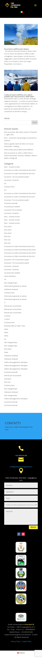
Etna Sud (7, 236)
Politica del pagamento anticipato (16, 362)
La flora (7, 319)
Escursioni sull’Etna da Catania (16, 49)
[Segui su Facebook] (19, 534)
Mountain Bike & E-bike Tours (14, 326)
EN (5, 190)
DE (5, 183)
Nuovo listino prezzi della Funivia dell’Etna (18, 150)
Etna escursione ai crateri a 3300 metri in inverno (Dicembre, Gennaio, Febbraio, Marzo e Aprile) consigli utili (20, 155)
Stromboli (7, 379)
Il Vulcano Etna (9, 187)
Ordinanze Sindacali (11, 289)
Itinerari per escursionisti (12, 306)
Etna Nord (7, 226)
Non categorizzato (10, 283)
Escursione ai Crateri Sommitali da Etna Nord (20, 170)
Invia (33, 527)
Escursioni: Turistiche (11, 180)
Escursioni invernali (10, 203)
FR (5, 279)
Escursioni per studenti (12, 207)
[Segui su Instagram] (23, 534)
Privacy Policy (16, 641)
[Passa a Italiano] (21, 12)
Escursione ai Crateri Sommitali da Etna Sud (19, 173)
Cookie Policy (26, 641)
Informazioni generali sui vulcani (15, 286)
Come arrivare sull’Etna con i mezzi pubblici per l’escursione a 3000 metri (19, 96)
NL (5, 339)
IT (5, 303)
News (6, 329)
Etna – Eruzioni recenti (12, 167)
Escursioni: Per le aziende (13, 210)
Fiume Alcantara (10, 276)
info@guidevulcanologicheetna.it (21, 467)
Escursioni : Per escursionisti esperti (16, 177)
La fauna (7, 316)
